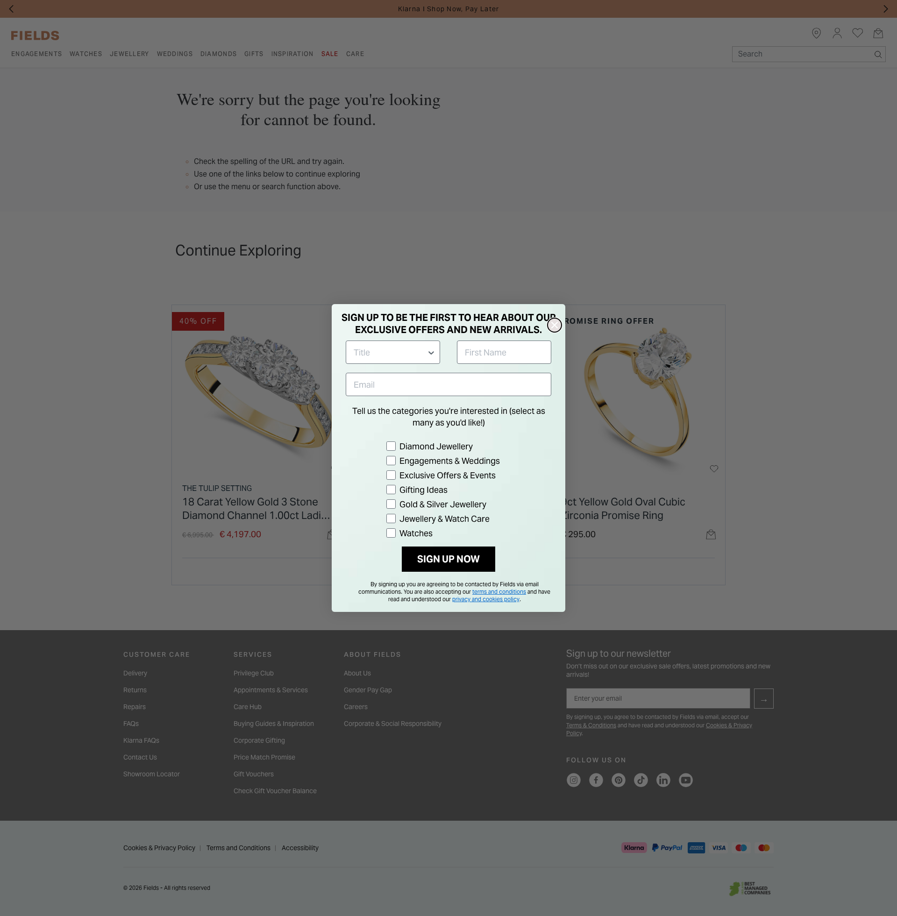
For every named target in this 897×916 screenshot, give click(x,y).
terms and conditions (499, 591)
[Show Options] (431, 352)
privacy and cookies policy (486, 599)
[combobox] (390, 352)
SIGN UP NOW (448, 559)
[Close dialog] (555, 325)
